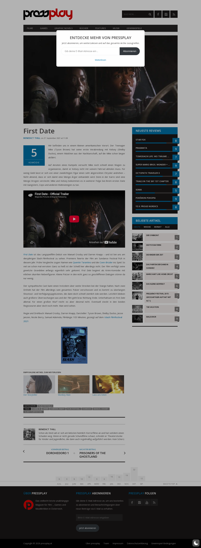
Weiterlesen (100, 60)
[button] (196, 543)
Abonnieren (129, 51)
